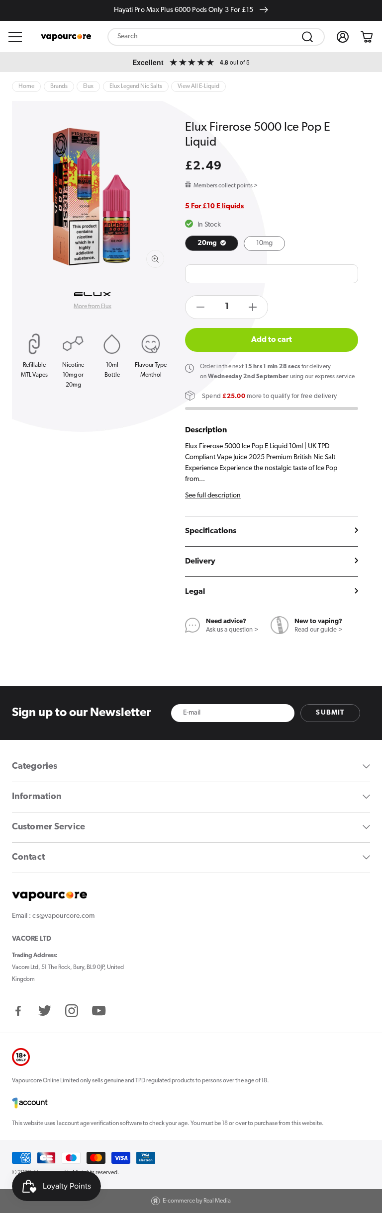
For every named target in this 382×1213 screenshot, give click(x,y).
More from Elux (92, 307)
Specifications (210, 531)
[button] (15, 37)
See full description (213, 495)
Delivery (200, 562)
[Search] (307, 36)
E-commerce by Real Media (197, 1201)
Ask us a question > (232, 630)
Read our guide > (318, 630)
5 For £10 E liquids (214, 206)
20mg (208, 243)
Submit (330, 713)
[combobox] (216, 37)
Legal (195, 592)
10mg (264, 243)
